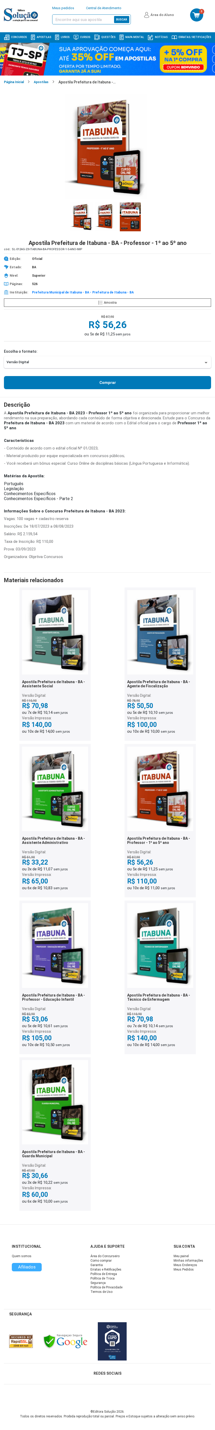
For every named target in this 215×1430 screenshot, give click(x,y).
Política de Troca (102, 1278)
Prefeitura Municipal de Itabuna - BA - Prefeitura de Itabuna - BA (83, 292)
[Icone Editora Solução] (21, 15)
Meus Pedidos (184, 1269)
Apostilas (44, 37)
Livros (65, 37)
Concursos (19, 37)
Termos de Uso (101, 1291)
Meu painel (181, 1256)
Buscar (121, 19)
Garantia (96, 1265)
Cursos (85, 37)
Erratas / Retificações (195, 37)
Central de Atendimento (103, 8)
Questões (108, 37)
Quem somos (21, 1256)
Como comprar (101, 1260)
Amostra (110, 302)
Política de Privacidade (106, 1287)
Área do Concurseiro (105, 1256)
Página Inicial (14, 82)
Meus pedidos (63, 8)
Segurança (98, 1282)
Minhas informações (188, 1260)
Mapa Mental (134, 37)
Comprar (107, 382)
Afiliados (27, 1267)
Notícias (161, 37)
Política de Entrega (103, 1274)
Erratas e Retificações (105, 1269)
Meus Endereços (185, 1265)
